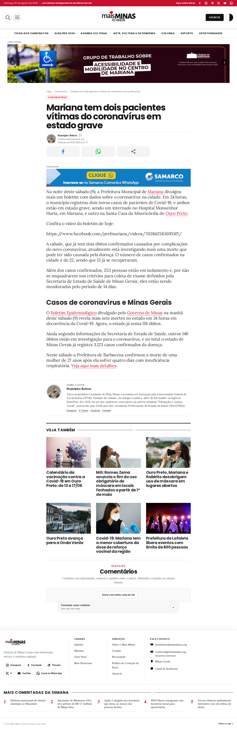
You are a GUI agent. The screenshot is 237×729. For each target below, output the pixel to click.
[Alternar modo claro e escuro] (229, 17)
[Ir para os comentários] (80, 135)
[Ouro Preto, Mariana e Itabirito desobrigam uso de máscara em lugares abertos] (168, 452)
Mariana (155, 191)
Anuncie (117, 673)
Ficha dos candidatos (31, 33)
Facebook (95, 410)
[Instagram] (206, 3)
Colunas (168, 33)
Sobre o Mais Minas (123, 644)
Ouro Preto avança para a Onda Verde (64, 540)
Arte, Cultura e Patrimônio (134, 33)
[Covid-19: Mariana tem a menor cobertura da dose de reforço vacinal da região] (118, 518)
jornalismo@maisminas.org (169, 644)
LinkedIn (106, 410)
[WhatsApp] (231, 3)
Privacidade (119, 656)
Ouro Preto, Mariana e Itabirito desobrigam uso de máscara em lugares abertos (167, 479)
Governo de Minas (145, 312)
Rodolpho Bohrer (67, 135)
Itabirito (78, 644)
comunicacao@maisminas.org (71, 139)
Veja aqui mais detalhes (93, 365)
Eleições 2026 (65, 33)
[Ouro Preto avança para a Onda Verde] (68, 518)
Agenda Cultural (94, 33)
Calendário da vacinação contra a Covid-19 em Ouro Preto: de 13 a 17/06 (65, 479)
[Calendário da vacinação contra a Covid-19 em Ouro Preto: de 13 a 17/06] (68, 452)
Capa (48, 91)
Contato (116, 650)
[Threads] (212, 3)
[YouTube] (225, 3)
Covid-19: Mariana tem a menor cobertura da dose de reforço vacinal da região (118, 545)
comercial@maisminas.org (170, 651)
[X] (219, 3)
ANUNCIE (214, 17)
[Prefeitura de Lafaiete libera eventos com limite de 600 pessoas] (168, 518)
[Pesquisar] (7, 17)
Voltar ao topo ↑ (225, 723)
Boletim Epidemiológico (74, 312)
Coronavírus (61, 91)
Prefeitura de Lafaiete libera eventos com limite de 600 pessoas (167, 542)
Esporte (187, 33)
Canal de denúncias (166, 668)
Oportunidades (211, 33)
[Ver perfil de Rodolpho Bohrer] (54, 392)
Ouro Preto (176, 213)
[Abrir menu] (17, 17)
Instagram (71, 410)
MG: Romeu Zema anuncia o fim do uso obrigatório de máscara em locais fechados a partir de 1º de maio (118, 483)
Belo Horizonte (83, 662)
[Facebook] (200, 3)
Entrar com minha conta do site (118, 595)
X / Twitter (83, 410)
